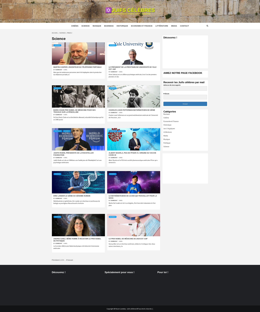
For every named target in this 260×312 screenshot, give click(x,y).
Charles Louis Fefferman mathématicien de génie (132, 110)
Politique (58, 131)
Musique (97, 26)
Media (174, 26)
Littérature (161, 26)
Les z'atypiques (169, 128)
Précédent (55, 260)
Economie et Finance (141, 26)
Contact (184, 26)
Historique (122, 26)
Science (85, 26)
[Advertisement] (185, 53)
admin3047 (59, 69)
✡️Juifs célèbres (130, 10)
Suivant (70, 260)
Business (109, 26)
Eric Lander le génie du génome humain (71, 196)
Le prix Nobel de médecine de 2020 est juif (128, 239)
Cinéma (74, 26)
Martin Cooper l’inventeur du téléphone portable (77, 67)
